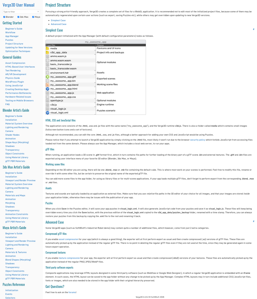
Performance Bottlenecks (18, 93)
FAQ (7, 104)
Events (8, 294)
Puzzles (9, 39)
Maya (37, 16)
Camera (9, 131)
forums (72, 292)
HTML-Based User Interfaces (20, 66)
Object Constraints (14, 153)
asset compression (68, 239)
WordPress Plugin (14, 81)
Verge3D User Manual (18, 5)
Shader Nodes (12, 134)
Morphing (10, 202)
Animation (10, 138)
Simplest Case (58, 20)
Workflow (10, 32)
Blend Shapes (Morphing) (18, 259)
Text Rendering (12, 70)
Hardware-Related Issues (18, 96)
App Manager (12, 36)
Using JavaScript (14, 85)
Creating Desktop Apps (17, 89)
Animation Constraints (16, 214)
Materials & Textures (16, 252)
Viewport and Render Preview (20, 180)
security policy (197, 139)
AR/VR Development (15, 74)
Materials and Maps (15, 195)
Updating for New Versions (19, 47)
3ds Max (24, 16)
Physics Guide (12, 78)
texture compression (69, 258)
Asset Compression (15, 63)
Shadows (10, 146)
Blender (10, 16)
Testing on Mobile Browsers (19, 100)
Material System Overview (18, 123)
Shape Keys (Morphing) (17, 142)
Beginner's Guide (13, 28)
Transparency (12, 149)
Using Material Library (16, 157)
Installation (11, 119)
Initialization (11, 290)
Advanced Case (58, 24)
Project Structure (14, 43)
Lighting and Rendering (17, 127)
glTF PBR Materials (15, 161)
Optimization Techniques (17, 51)
